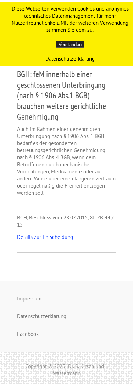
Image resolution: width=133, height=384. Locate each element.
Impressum (29, 298)
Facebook (28, 334)
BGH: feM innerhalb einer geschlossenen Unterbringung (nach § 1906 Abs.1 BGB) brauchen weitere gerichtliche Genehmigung (61, 95)
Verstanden (70, 44)
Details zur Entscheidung (45, 237)
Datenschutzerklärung (41, 316)
